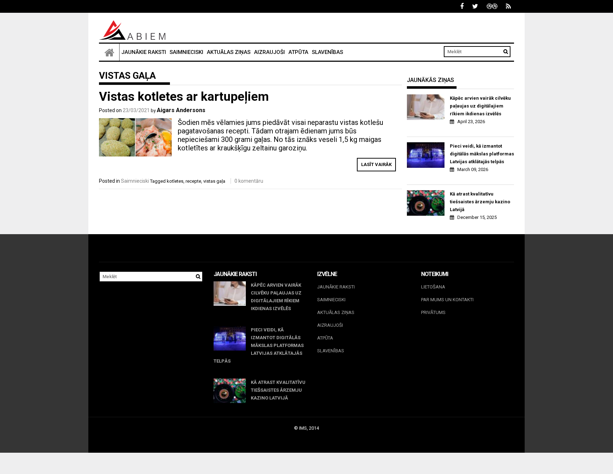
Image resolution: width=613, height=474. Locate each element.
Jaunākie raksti (143, 52)
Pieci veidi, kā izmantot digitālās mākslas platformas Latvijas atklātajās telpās (482, 153)
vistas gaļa (214, 181)
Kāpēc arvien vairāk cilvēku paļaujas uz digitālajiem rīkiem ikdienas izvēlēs (480, 105)
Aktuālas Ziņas (228, 52)
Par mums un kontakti (447, 299)
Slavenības (327, 52)
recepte (193, 181)
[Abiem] (109, 52)
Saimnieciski (186, 52)
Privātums (433, 312)
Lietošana (433, 287)
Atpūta (298, 52)
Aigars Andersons (181, 110)
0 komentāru (248, 181)
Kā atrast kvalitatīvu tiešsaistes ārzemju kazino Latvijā (480, 201)
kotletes (175, 181)
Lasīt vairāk (376, 164)
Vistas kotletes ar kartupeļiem (184, 96)
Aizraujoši (269, 52)
